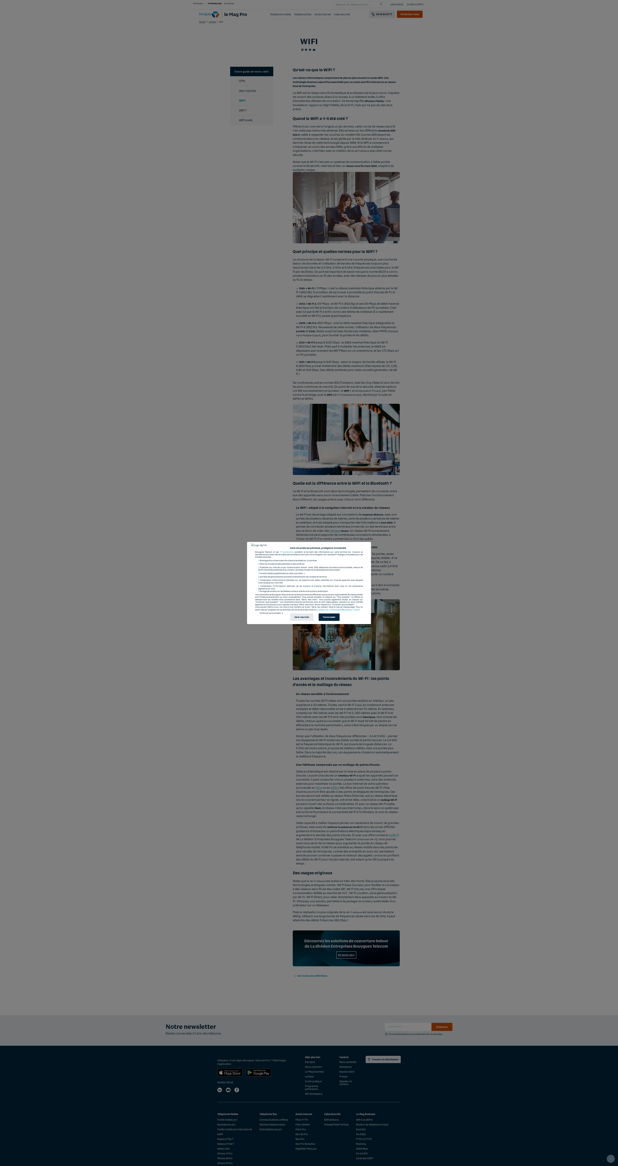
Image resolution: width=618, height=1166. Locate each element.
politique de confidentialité (329, 609)
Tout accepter (329, 617)
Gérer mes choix (302, 617)
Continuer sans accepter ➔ (271, 613)
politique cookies (352, 609)
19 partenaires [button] (287, 552)
